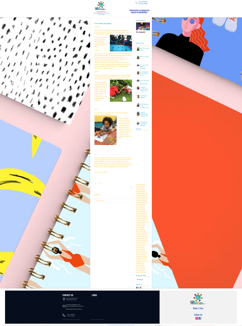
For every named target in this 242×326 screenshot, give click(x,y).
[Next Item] (147, 26)
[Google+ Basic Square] (140, 287)
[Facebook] (200, 318)
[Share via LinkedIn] (101, 183)
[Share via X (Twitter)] (98, 183)
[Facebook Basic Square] (137, 287)
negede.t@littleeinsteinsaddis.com (74, 309)
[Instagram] (196, 318)
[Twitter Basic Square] (138, 287)
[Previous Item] (138, 26)
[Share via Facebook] (95, 183)
